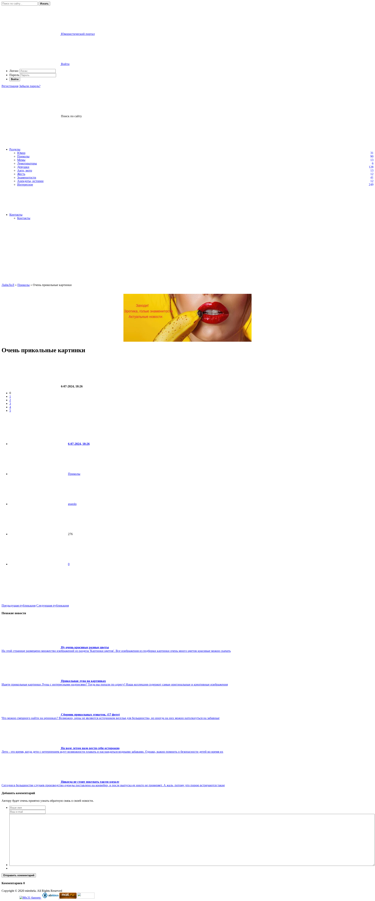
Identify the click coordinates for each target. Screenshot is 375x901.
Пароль (14, 75)
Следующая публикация (52, 605)
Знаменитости (26, 177)
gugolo (72, 504)
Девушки (23, 167)
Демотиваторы (27, 163)
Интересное (25, 184)
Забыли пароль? (29, 86)
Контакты (15, 214)
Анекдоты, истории (30, 181)
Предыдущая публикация (19, 605)
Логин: (14, 70)
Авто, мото (24, 170)
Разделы (14, 149)
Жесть (21, 174)
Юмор (21, 153)
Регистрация (10, 86)
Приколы (23, 156)
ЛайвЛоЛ (8, 285)
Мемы (21, 160)
